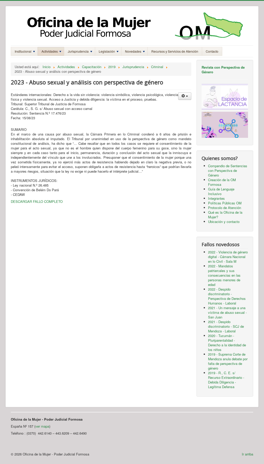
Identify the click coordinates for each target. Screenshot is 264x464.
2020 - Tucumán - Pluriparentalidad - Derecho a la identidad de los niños (227, 342)
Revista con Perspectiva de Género (223, 69)
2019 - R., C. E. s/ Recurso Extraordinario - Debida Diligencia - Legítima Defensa (226, 379)
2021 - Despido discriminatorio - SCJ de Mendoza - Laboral (226, 326)
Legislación (107, 51)
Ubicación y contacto (224, 221)
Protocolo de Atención (224, 207)
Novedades (133, 51)
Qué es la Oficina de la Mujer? (225, 214)
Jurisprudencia (78, 51)
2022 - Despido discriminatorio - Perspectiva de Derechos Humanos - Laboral (227, 296)
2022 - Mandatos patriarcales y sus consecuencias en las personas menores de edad (224, 275)
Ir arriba (247, 454)
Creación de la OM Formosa (222, 182)
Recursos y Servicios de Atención (174, 51)
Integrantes (216, 198)
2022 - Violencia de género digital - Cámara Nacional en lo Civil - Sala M (228, 257)
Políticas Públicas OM (225, 203)
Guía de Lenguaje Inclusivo (221, 191)
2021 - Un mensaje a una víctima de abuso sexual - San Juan (227, 312)
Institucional (23, 51)
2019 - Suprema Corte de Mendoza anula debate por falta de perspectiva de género (228, 361)
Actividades (50, 51)
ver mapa (42, 426)
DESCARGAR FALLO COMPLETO (37, 201)
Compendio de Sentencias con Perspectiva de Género (227, 170)
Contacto (212, 51)
